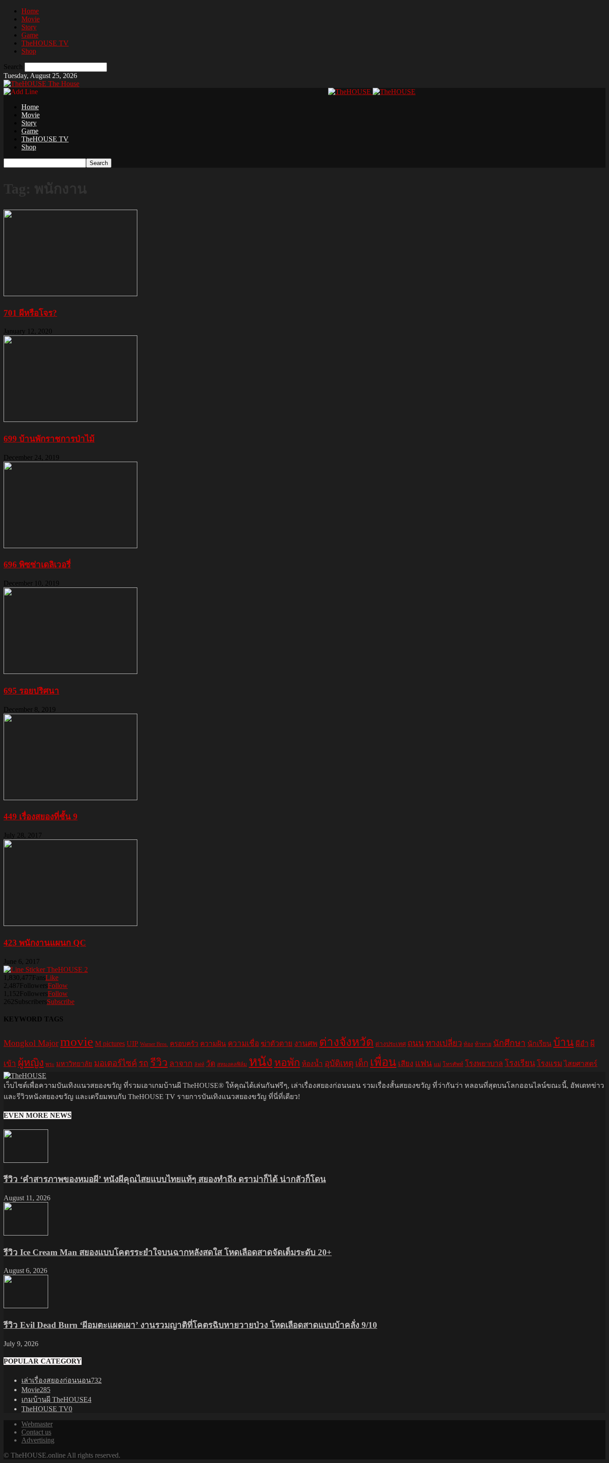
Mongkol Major (31, 1043)
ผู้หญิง (31, 1062)
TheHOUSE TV (45, 43)
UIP (132, 1043)
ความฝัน (213, 1043)
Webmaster (37, 1424)
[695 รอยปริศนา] (70, 671)
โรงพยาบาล (484, 1063)
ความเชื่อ (243, 1043)
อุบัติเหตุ (339, 1063)
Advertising (37, 1440)
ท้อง (468, 1044)
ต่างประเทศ (390, 1044)
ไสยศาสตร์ (580, 1063)
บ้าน (563, 1042)
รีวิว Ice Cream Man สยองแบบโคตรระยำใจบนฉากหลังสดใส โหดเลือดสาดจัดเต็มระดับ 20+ (168, 1252)
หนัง (260, 1061)
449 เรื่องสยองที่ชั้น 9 (41, 816)
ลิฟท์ (199, 1064)
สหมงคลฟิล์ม (232, 1064)
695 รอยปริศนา (31, 690)
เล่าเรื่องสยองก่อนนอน (61, 1380)
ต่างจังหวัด (346, 1042)
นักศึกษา (509, 1043)
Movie (30, 19)
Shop (28, 51)
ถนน (415, 1043)
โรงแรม (549, 1063)
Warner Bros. (154, 1044)
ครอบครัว (184, 1043)
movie (76, 1041)
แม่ (437, 1064)
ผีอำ (582, 1043)
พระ (49, 1064)
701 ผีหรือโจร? (30, 313)
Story (29, 27)
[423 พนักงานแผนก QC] (70, 923)
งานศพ (305, 1043)
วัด (210, 1063)
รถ (143, 1063)
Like (51, 977)
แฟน (423, 1063)
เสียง (405, 1063)
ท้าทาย (483, 1044)
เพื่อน (383, 1062)
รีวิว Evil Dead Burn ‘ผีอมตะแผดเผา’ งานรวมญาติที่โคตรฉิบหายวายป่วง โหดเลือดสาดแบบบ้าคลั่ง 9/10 (190, 1325)
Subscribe (60, 1001)
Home (30, 11)
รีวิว (159, 1062)
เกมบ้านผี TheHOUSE (56, 1399)
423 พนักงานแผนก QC (45, 942)
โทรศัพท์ (453, 1064)
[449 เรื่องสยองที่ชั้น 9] (70, 798)
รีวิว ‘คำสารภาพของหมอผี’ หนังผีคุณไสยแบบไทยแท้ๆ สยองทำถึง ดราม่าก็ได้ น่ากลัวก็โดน (165, 1179)
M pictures (110, 1043)
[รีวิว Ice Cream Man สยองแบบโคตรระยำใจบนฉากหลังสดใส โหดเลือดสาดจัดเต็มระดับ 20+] (26, 1233)
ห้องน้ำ (312, 1063)
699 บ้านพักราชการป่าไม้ (49, 438)
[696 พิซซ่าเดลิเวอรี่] (70, 546)
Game (29, 35)
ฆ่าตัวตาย (276, 1043)
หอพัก (287, 1062)
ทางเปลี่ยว (444, 1043)
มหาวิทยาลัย (74, 1063)
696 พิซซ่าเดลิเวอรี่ (37, 564)
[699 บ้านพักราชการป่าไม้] (70, 419)
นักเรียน (539, 1043)
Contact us (36, 1432)
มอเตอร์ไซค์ (115, 1063)
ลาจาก (181, 1063)
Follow (58, 985)
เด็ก (361, 1063)
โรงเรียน (520, 1063)
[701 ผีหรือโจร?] (70, 294)
